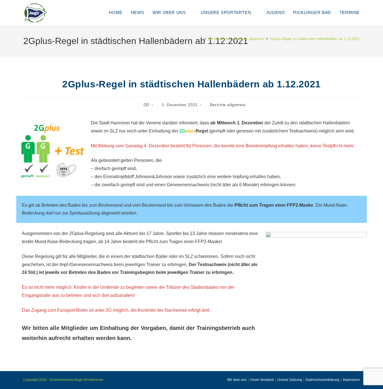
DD (146, 105)
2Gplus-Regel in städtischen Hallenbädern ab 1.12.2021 (315, 39)
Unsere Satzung (289, 380)
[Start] (201, 39)
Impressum (351, 380)
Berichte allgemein (228, 105)
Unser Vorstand (262, 380)
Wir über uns (236, 380)
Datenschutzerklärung (322, 380)
